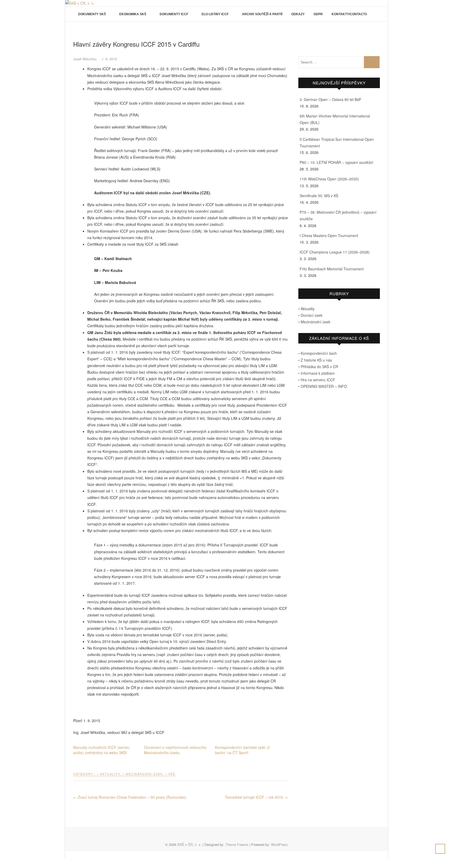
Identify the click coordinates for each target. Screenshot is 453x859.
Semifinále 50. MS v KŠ (319, 195)
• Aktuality (108, 774)
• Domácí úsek (310, 315)
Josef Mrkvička (85, 58)
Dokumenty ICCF (174, 14)
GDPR (318, 14)
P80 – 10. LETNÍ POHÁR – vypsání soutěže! (336, 162)
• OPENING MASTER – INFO (322, 386)
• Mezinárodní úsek (143, 774)
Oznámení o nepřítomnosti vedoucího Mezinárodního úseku (175, 750)
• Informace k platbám (316, 373)
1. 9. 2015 (109, 58)
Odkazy (298, 14)
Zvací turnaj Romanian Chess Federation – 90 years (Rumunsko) (129, 797)
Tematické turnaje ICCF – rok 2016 (256, 797)
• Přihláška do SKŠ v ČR (318, 366)
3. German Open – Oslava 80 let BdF (331, 99)
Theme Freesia (236, 844)
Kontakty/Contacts (349, 14)
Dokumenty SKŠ (92, 14)
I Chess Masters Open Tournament (329, 235)
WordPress (279, 844)
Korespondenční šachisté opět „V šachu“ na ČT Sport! (242, 750)
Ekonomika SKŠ (132, 14)
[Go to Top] (440, 849)
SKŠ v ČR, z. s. (189, 844)
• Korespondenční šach (317, 353)
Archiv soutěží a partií (262, 14)
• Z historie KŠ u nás (315, 360)
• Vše (170, 774)
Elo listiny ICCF (215, 14)
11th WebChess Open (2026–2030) (329, 178)
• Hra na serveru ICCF (316, 379)
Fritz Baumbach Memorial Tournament (332, 268)
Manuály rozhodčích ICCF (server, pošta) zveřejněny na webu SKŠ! (101, 750)
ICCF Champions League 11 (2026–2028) (335, 252)
